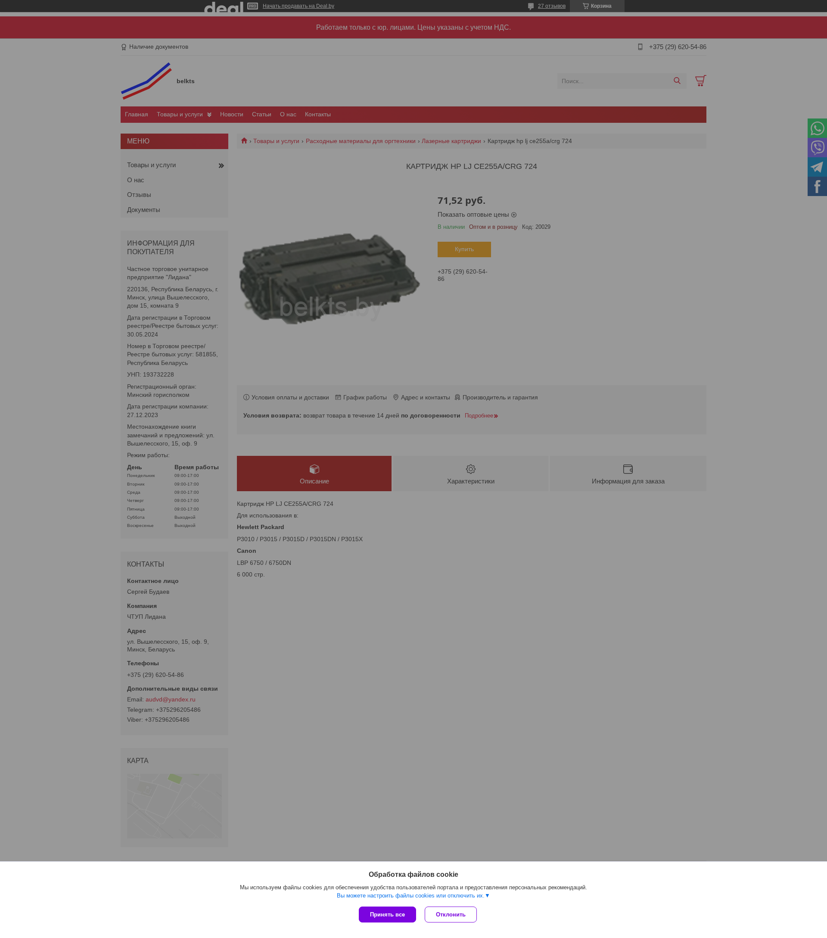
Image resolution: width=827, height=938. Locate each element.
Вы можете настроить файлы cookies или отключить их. (411, 895)
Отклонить (451, 914)
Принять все (387, 914)
